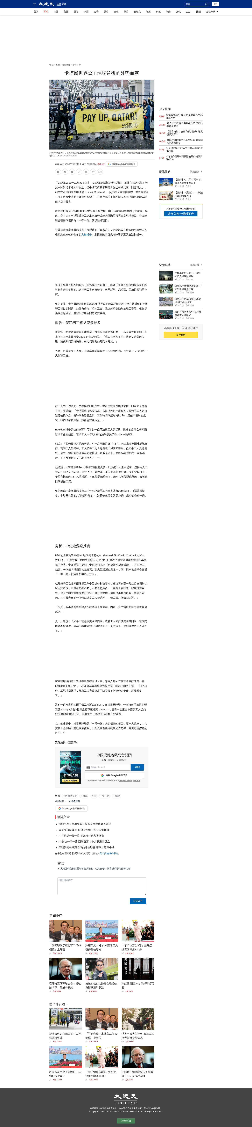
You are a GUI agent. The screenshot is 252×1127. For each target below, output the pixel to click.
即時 (46, 11)
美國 (66, 11)
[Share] (51, 953)
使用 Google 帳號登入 (117, 775)
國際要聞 (66, 65)
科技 (158, 11)
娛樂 (168, 11)
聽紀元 (137, 11)
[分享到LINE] (65, 172)
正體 (59, 4)
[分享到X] (72, 172)
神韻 (198, 11)
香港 (106, 11)
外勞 (93, 796)
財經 (148, 11)
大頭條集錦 (74, 801)
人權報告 (86, 234)
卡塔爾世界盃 (70, 796)
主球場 (84, 796)
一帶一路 (104, 796)
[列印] (86, 172)
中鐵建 (116, 796)
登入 (215, 4)
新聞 (58, 65)
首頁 (36, 11)
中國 (56, 11)
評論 (86, 11)
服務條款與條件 (125, 780)
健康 (116, 11)
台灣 (96, 11)
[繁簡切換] (100, 172)
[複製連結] (79, 172)
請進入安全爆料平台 (181, 213)
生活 (188, 11)
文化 (178, 11)
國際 (76, 11)
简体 (64, 4)
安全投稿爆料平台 (108, 853)
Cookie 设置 (126, 1121)
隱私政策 (136, 780)
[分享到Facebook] (58, 172)
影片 (126, 11)
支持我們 (181, 335)
